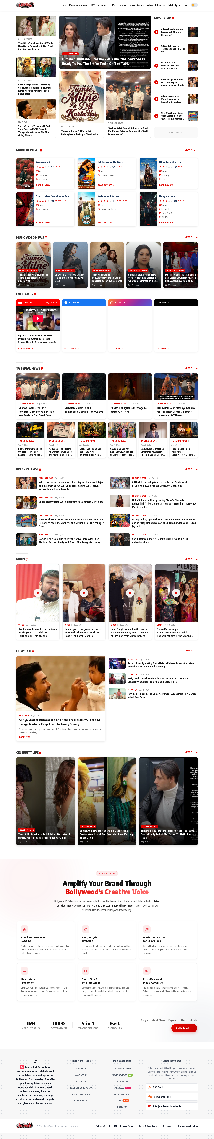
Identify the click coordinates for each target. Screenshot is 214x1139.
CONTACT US (81, 1075)
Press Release (119, 4)
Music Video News (78, 4)
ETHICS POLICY (81, 1100)
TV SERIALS (118, 1088)
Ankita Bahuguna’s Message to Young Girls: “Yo (173, 49)
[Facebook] (109, 1126)
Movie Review (136, 4)
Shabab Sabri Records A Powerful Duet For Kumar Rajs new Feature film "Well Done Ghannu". (128, 131)
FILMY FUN (122, 1107)
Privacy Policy (126, 1126)
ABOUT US (81, 1069)
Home (64, 4)
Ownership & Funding (188, 1126)
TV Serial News (99, 4)
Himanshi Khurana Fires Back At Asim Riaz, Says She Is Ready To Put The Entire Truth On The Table (103, 61)
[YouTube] (115, 1126)
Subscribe (24, 348)
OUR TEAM (81, 1081)
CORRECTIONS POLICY (81, 1094)
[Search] (186, 5)
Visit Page (70, 348)
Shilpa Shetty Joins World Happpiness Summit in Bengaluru (171, 99)
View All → (191, 149)
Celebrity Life (175, 4)
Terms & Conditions (148, 1126)
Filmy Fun (160, 4)
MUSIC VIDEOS (122, 1081)
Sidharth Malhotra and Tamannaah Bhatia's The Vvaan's (172, 32)
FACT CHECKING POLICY (81, 1088)
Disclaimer (167, 1126)
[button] (194, 5)
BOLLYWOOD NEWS (122, 1069)
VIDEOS (119, 1100)
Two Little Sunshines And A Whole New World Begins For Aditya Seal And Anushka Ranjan (35, 46)
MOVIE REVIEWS (119, 1075)
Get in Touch (182, 1028)
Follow (115, 348)
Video (150, 4)
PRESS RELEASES (122, 1094)
